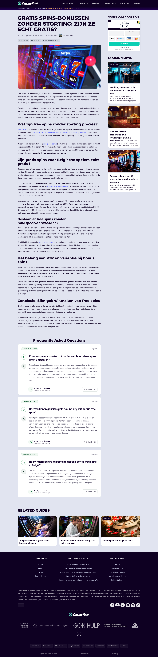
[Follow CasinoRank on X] (122, 605)
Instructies (124, 3)
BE (20, 605)
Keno (40, 568)
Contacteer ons (116, 568)
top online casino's (47, 242)
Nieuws (137, 3)
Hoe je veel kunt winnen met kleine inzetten (78, 572)
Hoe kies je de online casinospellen (78, 568)
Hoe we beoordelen (117, 572)
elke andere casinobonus (57, 186)
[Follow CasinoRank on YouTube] (128, 605)
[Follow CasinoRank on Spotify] (133, 605)
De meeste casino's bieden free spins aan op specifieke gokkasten (59, 132)
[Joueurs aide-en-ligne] (51, 625)
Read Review (124, 47)
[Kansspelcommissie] (24, 625)
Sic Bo (40, 572)
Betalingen (109, 3)
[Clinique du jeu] (115, 625)
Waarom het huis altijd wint (78, 564)
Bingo (40, 564)
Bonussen (95, 3)
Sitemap (115, 654)
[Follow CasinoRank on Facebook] (112, 605)
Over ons (116, 564)
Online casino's (68, 3)
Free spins (22, 129)
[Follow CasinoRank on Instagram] (117, 605)
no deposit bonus (50, 144)
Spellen (83, 3)
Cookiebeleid (84, 654)
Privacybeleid (116, 580)
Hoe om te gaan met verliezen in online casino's (78, 580)
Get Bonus (124, 43)
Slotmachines (40, 576)
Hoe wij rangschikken (117, 576)
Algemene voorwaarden (48, 654)
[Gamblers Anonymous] (135, 625)
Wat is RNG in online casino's (78, 576)
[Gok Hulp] (86, 625)
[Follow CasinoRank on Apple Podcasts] (138, 605)
